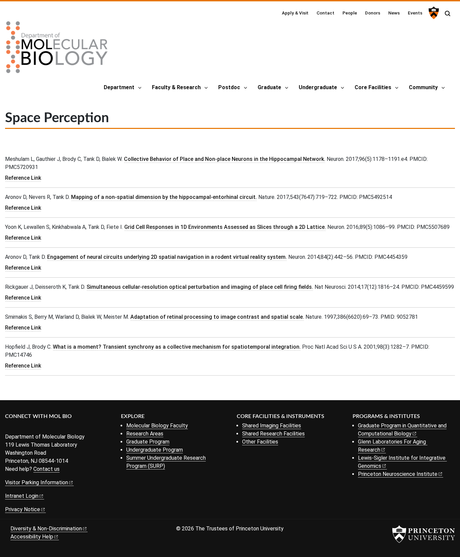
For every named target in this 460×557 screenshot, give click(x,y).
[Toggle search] (447, 13)
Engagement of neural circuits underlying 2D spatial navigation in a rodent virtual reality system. (167, 257)
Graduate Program (147, 442)
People (349, 12)
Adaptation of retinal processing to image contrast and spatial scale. (217, 317)
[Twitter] (19, 427)
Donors (372, 12)
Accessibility (31, 536)
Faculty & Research (176, 87)
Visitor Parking (36, 482)
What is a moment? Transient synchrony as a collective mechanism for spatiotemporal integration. (177, 347)
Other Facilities (260, 442)
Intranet (21, 496)
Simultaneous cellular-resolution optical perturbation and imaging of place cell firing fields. (200, 287)
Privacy (22, 509)
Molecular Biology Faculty (157, 425)
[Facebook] (9, 427)
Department (119, 87)
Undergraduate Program (154, 450)
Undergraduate (318, 87)
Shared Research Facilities (273, 433)
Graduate (269, 87)
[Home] (57, 49)
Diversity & (46, 528)
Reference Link (23, 178)
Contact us (46, 469)
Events (415, 12)
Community (423, 87)
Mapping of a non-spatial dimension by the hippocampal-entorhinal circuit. (164, 197)
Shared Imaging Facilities (271, 425)
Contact (325, 12)
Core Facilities (373, 87)
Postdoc (229, 87)
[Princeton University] (433, 12)
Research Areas (144, 433)
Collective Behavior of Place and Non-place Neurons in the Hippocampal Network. (224, 159)
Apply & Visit (295, 12)
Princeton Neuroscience (397, 474)
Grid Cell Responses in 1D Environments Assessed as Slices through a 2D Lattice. (225, 227)
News (394, 12)
